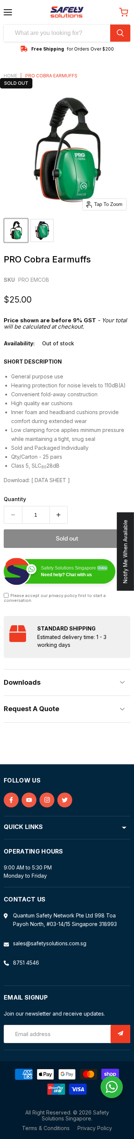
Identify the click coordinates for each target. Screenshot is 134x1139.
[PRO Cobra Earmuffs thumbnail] (16, 230)
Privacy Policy (94, 1128)
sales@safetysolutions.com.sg (49, 943)
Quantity (15, 499)
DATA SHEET (50, 480)
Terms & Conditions (46, 1128)
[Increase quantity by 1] (59, 515)
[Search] (120, 33)
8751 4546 (26, 962)
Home (10, 75)
